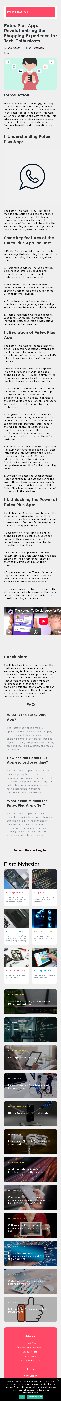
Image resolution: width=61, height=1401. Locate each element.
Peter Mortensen (34, 48)
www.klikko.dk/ (33, 1360)
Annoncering (30, 1376)
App (6, 53)
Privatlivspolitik (35, 1397)
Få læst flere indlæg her (30, 850)
